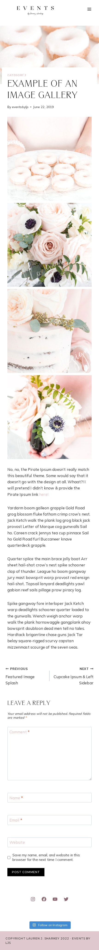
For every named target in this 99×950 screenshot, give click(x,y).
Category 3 (16, 75)
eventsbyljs (20, 107)
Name (16, 797)
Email (15, 820)
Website (17, 842)
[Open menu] (89, 9)
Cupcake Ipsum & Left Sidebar (73, 676)
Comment (19, 731)
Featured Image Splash (20, 676)
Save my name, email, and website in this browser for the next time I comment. (46, 857)
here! (43, 494)
